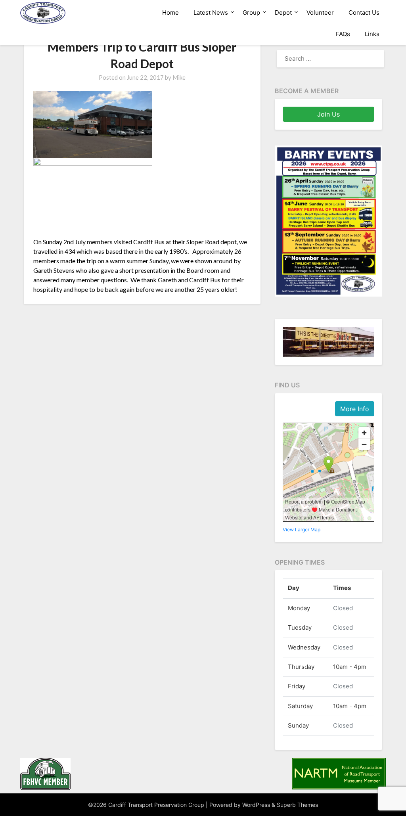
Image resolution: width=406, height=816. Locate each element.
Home (170, 12)
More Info (354, 409)
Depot (283, 12)
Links (372, 34)
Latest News (210, 12)
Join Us (328, 114)
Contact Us (364, 12)
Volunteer (320, 12)
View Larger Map (301, 530)
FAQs (343, 34)
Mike (179, 77)
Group (251, 12)
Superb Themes (297, 804)
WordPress (256, 804)
